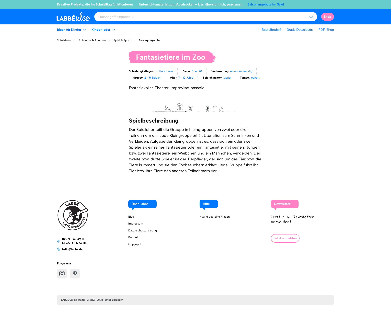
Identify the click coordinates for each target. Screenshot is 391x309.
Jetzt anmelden (285, 238)
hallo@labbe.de (72, 249)
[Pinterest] (75, 273)
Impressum (135, 223)
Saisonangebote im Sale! (266, 4)
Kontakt (133, 237)
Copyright (134, 244)
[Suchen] (311, 16)
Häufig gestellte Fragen (215, 216)
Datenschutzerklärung (142, 230)
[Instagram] (62, 273)
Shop (327, 17)
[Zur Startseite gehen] (73, 16)
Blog (131, 216)
